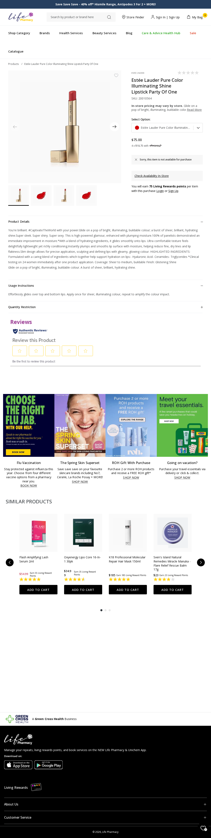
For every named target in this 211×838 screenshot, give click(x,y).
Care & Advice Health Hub (161, 33)
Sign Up (174, 17)
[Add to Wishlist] (116, 75)
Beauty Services (104, 33)
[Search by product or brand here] (109, 17)
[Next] (114, 126)
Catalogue (15, 51)
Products (13, 64)
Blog (129, 33)
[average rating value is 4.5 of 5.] (75, 579)
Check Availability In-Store (152, 176)
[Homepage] (21, 17)
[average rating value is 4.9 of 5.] (30, 579)
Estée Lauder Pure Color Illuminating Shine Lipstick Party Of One (61, 64)
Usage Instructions (21, 286)
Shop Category (19, 33)
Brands (45, 33)
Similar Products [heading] (29, 501)
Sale (193, 33)
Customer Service (17, 817)
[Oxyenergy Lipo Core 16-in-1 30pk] (83, 533)
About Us (11, 804)
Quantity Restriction (22, 307)
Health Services (71, 33)
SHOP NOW (80, 481)
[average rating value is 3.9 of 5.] (165, 579)
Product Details (18, 221)
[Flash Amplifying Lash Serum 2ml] (38, 533)
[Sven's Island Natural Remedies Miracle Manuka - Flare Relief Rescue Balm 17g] (173, 533)
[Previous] (10, 562)
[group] (38, 554)
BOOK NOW (28, 485)
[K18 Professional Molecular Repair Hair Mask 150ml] (128, 533)
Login (160, 191)
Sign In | (162, 17)
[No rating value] (188, 73)
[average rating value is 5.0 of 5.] (120, 579)
